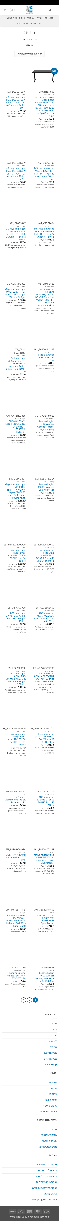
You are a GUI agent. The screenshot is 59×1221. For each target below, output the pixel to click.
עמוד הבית (33, 39)
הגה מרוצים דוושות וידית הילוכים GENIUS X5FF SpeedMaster (45, 919)
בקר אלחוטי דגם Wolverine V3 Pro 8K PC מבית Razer (15, 800)
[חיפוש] (50, 10)
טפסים (22, 18)
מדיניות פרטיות (49, 1135)
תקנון (54, 1129)
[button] (55, 10)
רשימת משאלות (48, 1111)
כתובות (53, 1093)
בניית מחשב (12, 18)
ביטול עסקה (50, 1193)
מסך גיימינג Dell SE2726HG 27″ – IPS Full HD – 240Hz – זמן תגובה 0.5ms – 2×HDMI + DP (16, 365)
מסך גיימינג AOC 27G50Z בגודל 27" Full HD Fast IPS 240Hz (45, 801)
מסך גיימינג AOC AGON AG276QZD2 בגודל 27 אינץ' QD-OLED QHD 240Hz (44, 678)
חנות (51, 18)
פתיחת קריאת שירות (46, 1164)
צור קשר (30, 18)
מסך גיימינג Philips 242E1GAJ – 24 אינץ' (45, 358)
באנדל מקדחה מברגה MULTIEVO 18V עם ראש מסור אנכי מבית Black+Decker (44, 859)
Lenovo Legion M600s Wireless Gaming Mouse (46, 487)
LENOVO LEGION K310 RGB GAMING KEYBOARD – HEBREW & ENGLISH (15, 426)
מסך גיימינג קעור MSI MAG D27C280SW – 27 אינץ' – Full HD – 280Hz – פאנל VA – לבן (15, 173)
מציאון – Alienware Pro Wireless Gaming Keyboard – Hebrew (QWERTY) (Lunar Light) (15, 920)
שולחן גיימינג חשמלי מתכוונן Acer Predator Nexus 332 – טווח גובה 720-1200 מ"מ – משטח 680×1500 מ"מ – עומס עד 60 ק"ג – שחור (44, 106)
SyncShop (22, 23)
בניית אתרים (35, 23)
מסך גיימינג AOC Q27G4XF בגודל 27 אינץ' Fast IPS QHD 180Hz (16, 617)
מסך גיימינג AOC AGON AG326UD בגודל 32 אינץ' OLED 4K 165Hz (44, 617)
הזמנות (53, 1082)
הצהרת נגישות (49, 1140)
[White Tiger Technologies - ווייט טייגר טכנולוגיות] (29, 10)
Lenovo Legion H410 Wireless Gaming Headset (45, 424)
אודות (39, 18)
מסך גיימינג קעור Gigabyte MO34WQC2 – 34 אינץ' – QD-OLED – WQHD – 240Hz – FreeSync (44, 296)
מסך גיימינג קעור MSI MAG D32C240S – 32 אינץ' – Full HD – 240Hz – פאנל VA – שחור (44, 173)
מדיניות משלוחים (48, 1146)
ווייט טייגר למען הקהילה (44, 1199)
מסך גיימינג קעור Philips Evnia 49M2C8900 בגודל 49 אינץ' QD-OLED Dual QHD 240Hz (44, 555)
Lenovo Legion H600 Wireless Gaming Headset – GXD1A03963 (44, 977)
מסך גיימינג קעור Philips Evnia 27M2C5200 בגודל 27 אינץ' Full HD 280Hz (16, 739)
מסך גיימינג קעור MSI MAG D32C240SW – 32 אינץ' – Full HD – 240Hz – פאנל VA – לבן (15, 102)
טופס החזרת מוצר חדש (44, 1187)
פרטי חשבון (51, 1099)
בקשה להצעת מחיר (46, 1170)
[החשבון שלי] (12, 10)
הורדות (53, 1088)
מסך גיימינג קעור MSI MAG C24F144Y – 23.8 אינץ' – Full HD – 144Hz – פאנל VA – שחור (15, 234)
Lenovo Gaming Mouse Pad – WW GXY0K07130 (16, 976)
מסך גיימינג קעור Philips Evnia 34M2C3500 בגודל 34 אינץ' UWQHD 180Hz (16, 555)
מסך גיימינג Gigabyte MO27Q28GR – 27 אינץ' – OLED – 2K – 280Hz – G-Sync (15, 293)
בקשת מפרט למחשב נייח (43, 1176)
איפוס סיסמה (50, 1105)
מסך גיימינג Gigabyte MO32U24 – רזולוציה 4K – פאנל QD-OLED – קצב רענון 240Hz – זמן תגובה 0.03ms (15, 491)
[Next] (23, 1000)
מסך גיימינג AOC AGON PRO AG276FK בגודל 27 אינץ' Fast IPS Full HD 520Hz (16, 679)
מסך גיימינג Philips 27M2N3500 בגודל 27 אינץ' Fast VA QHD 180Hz (44, 738)
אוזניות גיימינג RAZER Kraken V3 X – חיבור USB (15, 858)
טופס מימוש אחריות (46, 1182)
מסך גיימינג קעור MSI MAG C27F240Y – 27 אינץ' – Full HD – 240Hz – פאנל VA (44, 233)
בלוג (45, 18)
